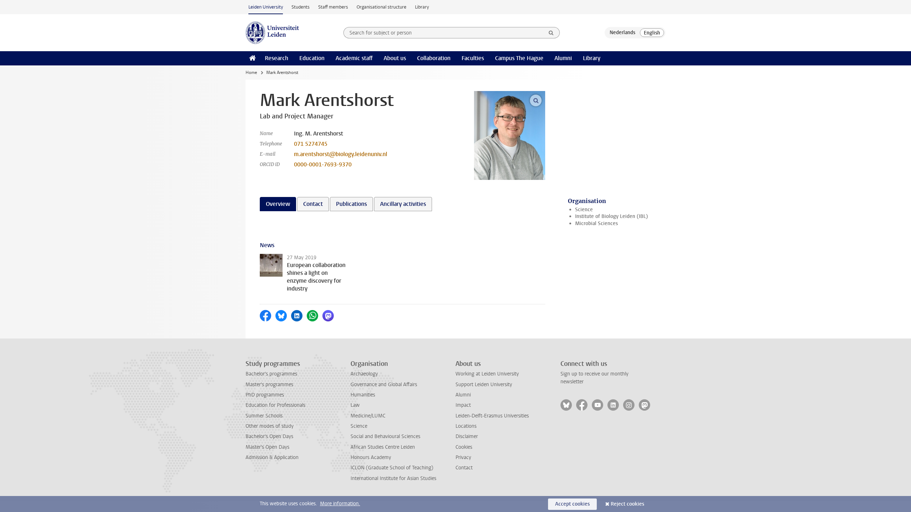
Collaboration (434, 58)
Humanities (363, 394)
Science (584, 209)
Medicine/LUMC (368, 415)
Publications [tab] (351, 204)
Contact (464, 467)
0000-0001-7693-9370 (323, 164)
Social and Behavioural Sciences (385, 436)
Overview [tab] (278, 204)
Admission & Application (272, 457)
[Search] (551, 32)
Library (422, 7)
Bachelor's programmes (271, 373)
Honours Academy (371, 457)
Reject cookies (627, 504)
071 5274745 (310, 144)
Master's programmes (269, 384)
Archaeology (364, 373)
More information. (340, 503)
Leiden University (265, 7)
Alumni (563, 58)
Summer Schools (264, 415)
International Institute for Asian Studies (393, 478)
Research (276, 58)
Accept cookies (572, 504)
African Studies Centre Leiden (383, 447)
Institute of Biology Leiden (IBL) (611, 216)
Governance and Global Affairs (384, 384)
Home (251, 72)
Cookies (464, 447)
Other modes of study (270, 426)
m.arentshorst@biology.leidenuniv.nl (340, 154)
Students (300, 7)
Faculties (473, 58)
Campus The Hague (519, 58)
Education (312, 58)
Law (355, 405)
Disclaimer (467, 436)
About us (395, 58)
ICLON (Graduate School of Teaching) (392, 467)
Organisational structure (381, 7)
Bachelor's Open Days (269, 436)
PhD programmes (265, 394)
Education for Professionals (275, 405)
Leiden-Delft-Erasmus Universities (492, 415)
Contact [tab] (313, 204)
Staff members (333, 7)
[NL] (622, 32)
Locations (466, 426)
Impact (463, 405)
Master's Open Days (267, 447)
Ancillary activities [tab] (403, 204)
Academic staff (354, 58)
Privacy (463, 457)
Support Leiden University (484, 384)
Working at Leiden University (487, 373)
